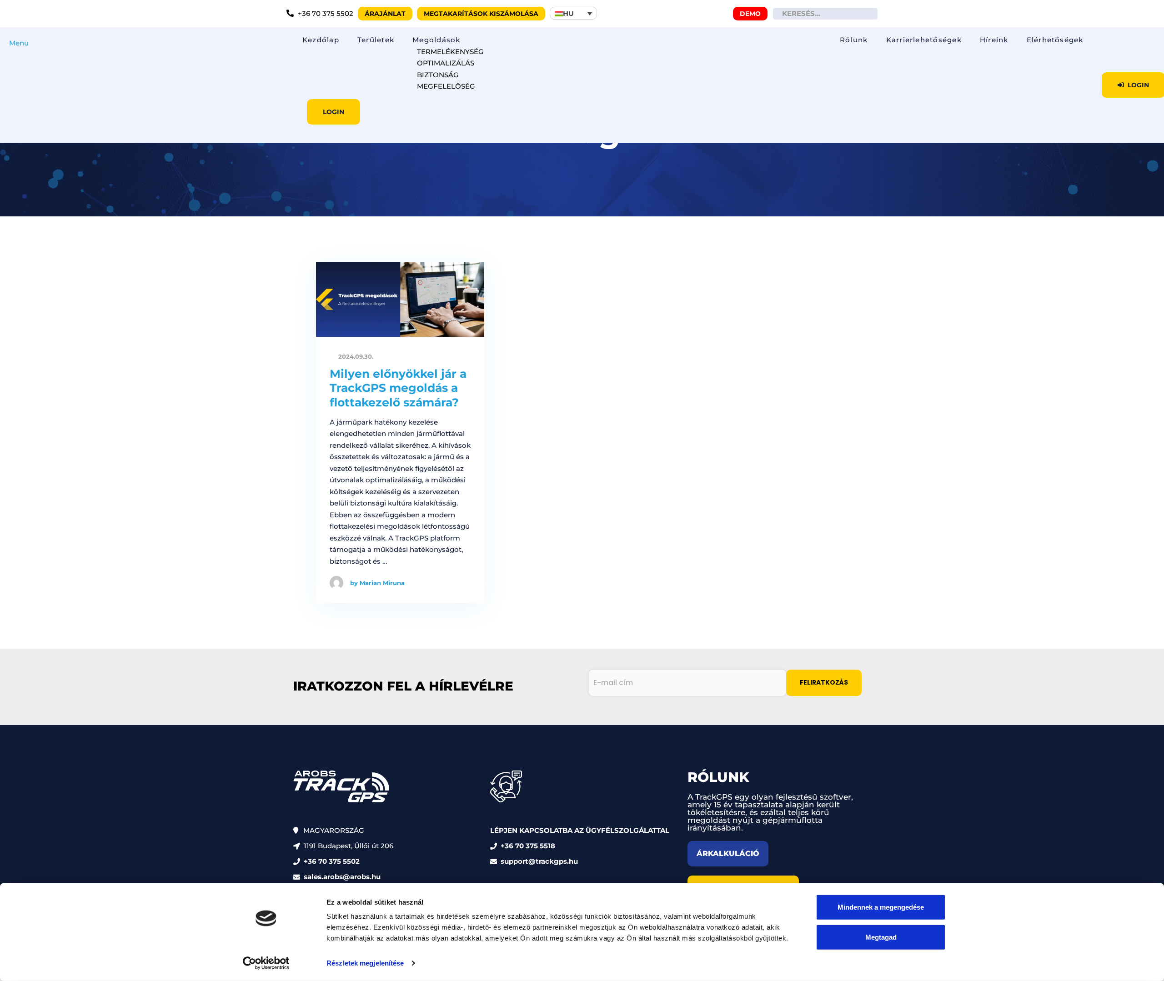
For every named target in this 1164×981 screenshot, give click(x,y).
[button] (573, 13)
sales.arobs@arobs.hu (342, 876)
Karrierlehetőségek (924, 39)
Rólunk (854, 39)
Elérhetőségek (1055, 39)
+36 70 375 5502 (332, 861)
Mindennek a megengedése (881, 907)
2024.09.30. (354, 356)
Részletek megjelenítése (365, 963)
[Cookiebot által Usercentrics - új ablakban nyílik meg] (266, 963)
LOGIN (333, 112)
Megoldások (436, 39)
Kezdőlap (320, 39)
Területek (375, 39)
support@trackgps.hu (539, 861)
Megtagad (881, 937)
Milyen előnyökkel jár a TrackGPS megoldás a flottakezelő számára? (398, 388)
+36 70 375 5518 (528, 845)
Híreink (994, 39)
